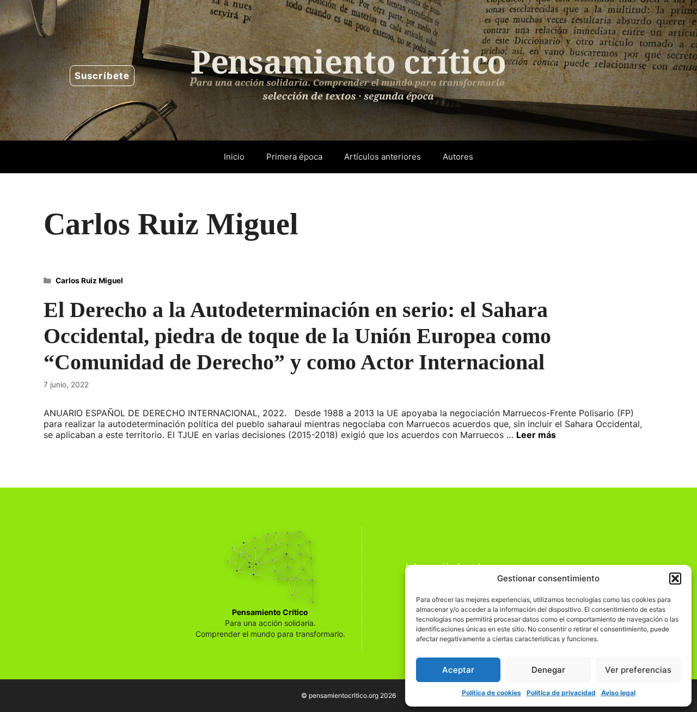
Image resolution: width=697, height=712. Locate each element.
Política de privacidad (561, 693)
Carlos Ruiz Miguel (89, 280)
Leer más (536, 434)
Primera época (294, 156)
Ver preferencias (638, 670)
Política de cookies (491, 693)
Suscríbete (102, 75)
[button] (675, 578)
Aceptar (458, 670)
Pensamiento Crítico (270, 612)
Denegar (548, 670)
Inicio (234, 156)
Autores (458, 156)
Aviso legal (618, 693)
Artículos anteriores (382, 156)
